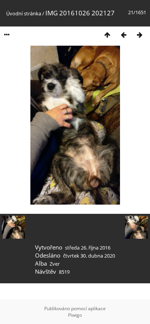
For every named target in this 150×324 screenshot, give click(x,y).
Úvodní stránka (23, 13)
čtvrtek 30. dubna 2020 (89, 255)
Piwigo (75, 315)
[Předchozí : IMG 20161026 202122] (123, 34)
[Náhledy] (107, 34)
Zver (55, 263)
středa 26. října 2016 (87, 247)
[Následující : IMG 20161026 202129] (140, 34)
